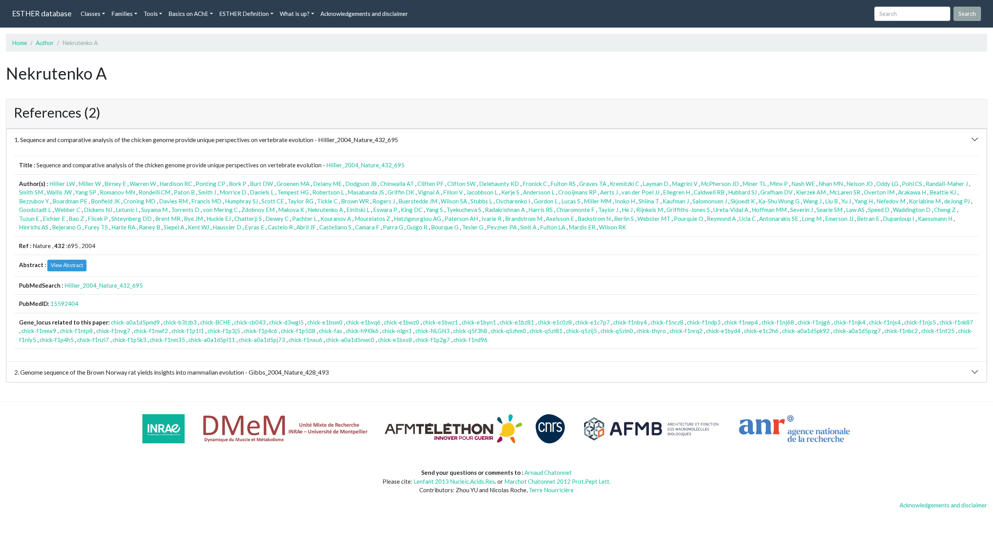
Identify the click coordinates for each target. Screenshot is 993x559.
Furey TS (96, 227)
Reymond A (721, 218)
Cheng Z (945, 209)
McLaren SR (844, 192)
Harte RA (123, 227)
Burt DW (261, 183)
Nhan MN (830, 183)
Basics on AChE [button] (188, 13)
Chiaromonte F (575, 209)
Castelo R (280, 227)
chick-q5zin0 (616, 330)
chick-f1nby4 (630, 322)
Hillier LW (62, 183)
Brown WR (355, 201)
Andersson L (539, 192)
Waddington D (912, 209)
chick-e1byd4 (723, 330)
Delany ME (327, 183)
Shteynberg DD (131, 218)
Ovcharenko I (513, 201)
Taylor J (608, 209)
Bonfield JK (105, 201)
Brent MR (167, 218)
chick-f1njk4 (849, 322)
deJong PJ (957, 201)
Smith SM (31, 192)
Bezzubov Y (34, 201)
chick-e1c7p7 (592, 322)
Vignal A (428, 192)
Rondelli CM (154, 192)
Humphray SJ (241, 201)
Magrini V (684, 183)
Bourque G (444, 227)
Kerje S (510, 192)
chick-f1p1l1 (187, 330)
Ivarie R (491, 218)
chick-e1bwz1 (440, 322)
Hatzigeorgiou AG (417, 218)
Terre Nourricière (551, 489)
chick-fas (330, 330)
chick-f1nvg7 (113, 330)
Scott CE (272, 201)
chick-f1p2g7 (432, 339)
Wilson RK (612, 227)
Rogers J (383, 201)
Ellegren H (676, 192)
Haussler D (227, 227)
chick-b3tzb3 (180, 322)
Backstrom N (594, 218)
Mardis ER (582, 227)
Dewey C (277, 218)
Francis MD (206, 201)
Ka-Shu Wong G (778, 201)
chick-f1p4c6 (260, 330)
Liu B (831, 201)
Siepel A (174, 227)
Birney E (115, 183)
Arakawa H (912, 192)
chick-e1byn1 (479, 322)
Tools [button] (151, 13)
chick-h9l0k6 (362, 330)
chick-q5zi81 (545, 330)
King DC (411, 209)
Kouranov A (335, 218)
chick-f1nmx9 (38, 330)
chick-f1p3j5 (224, 330)
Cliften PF (430, 183)
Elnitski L (358, 209)
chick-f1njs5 (920, 322)
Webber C (67, 209)
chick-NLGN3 (432, 330)
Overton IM (879, 192)
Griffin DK (401, 192)
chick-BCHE (215, 322)
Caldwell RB (709, 192)
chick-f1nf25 (938, 330)
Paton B (184, 192)
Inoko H (625, 201)
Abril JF (306, 227)
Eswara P (385, 209)
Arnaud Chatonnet (548, 472)
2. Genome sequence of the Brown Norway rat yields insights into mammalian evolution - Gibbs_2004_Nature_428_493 (171, 372)
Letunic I (127, 209)
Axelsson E (560, 218)
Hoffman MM (769, 209)
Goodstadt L (35, 209)
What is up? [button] (295, 13)
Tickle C (327, 201)
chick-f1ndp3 (704, 322)
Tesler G (472, 227)
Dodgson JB (361, 183)
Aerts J (609, 192)
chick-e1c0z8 (555, 322)
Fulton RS (563, 183)
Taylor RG (300, 201)
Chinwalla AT (397, 183)
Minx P (779, 183)
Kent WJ (198, 227)
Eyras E (254, 227)
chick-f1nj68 (777, 322)
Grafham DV (776, 192)
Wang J (812, 201)
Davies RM (173, 201)
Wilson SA (454, 201)
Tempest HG (293, 192)
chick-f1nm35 (167, 339)
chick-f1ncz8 (666, 322)
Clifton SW (461, 183)
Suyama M (154, 209)
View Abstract (67, 265)
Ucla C (747, 218)
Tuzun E (29, 218)
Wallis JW (59, 192)
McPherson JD (720, 183)
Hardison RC (175, 183)
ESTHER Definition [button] (244, 13)
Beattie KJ (942, 192)
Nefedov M (890, 201)
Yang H (864, 201)
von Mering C (220, 209)
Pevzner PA (502, 227)
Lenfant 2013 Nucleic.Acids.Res (454, 481)
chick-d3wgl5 (286, 322)
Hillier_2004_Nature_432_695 (365, 164)
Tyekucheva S (463, 209)
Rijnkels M (649, 209)
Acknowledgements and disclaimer (364, 13)
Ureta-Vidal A (730, 209)
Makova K (291, 209)
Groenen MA (293, 183)
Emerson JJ (839, 218)
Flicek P (98, 218)
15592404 (64, 303)
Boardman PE (69, 201)
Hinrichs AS (33, 227)
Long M (812, 218)
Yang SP (85, 192)
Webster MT (653, 218)
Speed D (878, 209)
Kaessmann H (935, 218)
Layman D (655, 183)
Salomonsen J (709, 201)
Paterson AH (461, 218)
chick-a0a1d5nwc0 (350, 339)
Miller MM (597, 201)
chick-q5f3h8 (470, 330)
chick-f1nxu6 (305, 339)
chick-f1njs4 (885, 322)
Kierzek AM (811, 192)
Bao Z (76, 218)
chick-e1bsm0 (325, 322)
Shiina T (648, 201)
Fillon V (453, 192)
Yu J (846, 201)
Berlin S (624, 218)
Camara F (367, 227)
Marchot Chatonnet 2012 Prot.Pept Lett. (557, 481)
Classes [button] (90, 13)
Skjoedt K (742, 201)
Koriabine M (925, 201)
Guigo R (417, 227)
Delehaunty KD (499, 183)
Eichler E (54, 218)
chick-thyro (651, 330)
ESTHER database (41, 13)
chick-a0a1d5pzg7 (857, 330)
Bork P (237, 183)
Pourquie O (688, 218)
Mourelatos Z (372, 218)
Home (19, 42)
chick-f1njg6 (814, 322)
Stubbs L (481, 201)
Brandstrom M (523, 218)
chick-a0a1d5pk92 (806, 330)
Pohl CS (912, 183)
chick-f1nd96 (470, 339)
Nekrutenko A (325, 209)
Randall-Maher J (947, 183)
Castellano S (335, 227)
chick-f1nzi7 (93, 339)
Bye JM (193, 218)
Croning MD (139, 201)
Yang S (434, 209)
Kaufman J (676, 201)
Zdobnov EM (258, 209)
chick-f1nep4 (741, 322)
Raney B (149, 227)
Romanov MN (117, 192)
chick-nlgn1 (397, 330)
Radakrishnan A (505, 209)
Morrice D (233, 192)
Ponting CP (210, 183)
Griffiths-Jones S (688, 209)
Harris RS (540, 209)
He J (627, 209)
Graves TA (592, 183)
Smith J (207, 192)
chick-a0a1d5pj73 (262, 339)
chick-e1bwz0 (401, 322)
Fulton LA (552, 227)
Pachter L (304, 218)
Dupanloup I (898, 218)
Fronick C (534, 183)
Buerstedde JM (417, 201)
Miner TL (754, 183)
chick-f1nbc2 (901, 330)
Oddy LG (887, 183)
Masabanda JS (366, 192)
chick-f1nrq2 (685, 330)
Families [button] (122, 13)
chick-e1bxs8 (395, 339)
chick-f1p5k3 (129, 339)
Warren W (143, 183)
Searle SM (829, 209)
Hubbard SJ (742, 192)
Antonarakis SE (778, 218)
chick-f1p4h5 (57, 339)
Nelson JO (859, 183)
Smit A (528, 227)
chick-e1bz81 (517, 322)
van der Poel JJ (640, 192)
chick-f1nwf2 (151, 330)
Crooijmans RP (577, 192)
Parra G (393, 227)
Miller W (89, 183)
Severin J (801, 209)
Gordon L (546, 201)
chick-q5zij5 (581, 330)
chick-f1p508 (298, 330)
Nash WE (803, 183)
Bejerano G (66, 227)
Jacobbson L (482, 192)
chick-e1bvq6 (363, 322)
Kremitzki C (624, 183)
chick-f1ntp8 (76, 330)
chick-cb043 (250, 322)
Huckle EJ (218, 218)
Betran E (868, 218)
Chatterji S (248, 218)
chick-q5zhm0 (508, 330)
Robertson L (328, 192)
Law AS (855, 209)
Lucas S (570, 201)
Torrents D (185, 209)
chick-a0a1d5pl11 (212, 339)
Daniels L (262, 192)
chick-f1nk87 (956, 322)
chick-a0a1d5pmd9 (135, 322)
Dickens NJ (98, 209)
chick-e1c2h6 (761, 330)
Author (45, 42)
